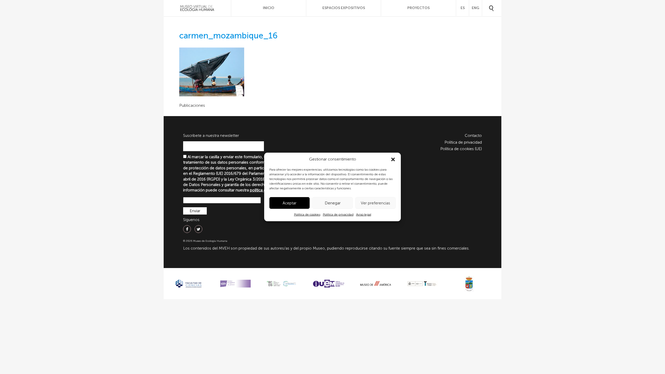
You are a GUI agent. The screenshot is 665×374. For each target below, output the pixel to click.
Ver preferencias (375, 203)
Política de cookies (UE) (461, 148)
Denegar (333, 203)
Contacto (473, 135)
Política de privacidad (338, 214)
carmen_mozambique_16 (228, 36)
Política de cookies (307, 214)
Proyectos (418, 8)
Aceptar (289, 203)
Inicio (268, 8)
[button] (393, 159)
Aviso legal (363, 214)
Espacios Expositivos (343, 8)
